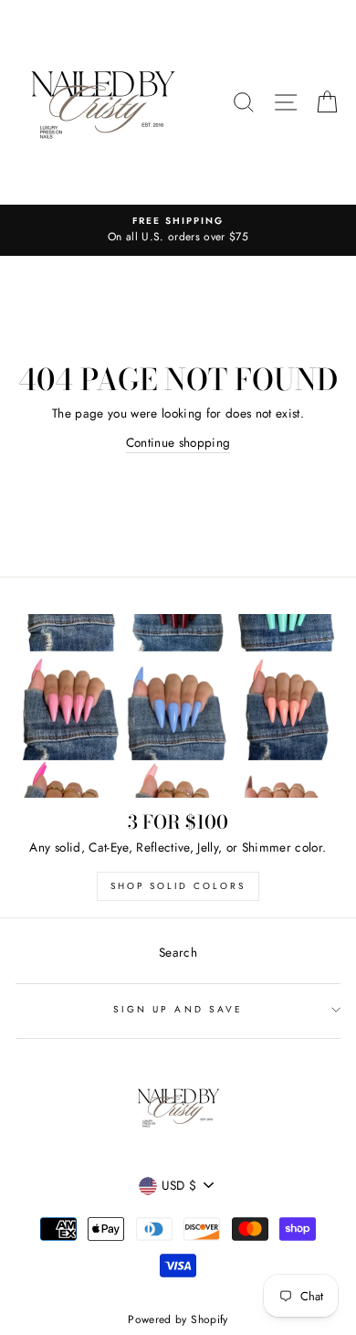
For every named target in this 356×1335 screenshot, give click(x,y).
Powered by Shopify (177, 1319)
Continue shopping (178, 442)
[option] (178, 230)
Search (178, 952)
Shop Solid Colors (178, 886)
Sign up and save (178, 1009)
